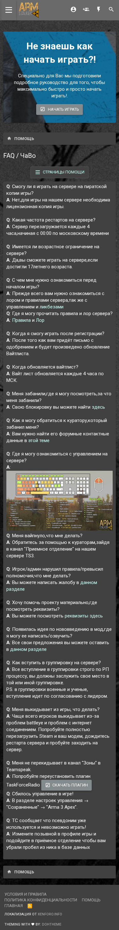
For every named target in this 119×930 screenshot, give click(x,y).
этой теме (39, 440)
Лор (40, 320)
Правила (21, 320)
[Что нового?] (98, 10)
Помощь (91, 900)
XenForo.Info (50, 914)
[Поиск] (111, 10)
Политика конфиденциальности (40, 900)
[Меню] (8, 10)
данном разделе (28, 649)
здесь (98, 407)
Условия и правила (25, 894)
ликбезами (51, 307)
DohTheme (51, 924)
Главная (13, 905)
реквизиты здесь (84, 616)
